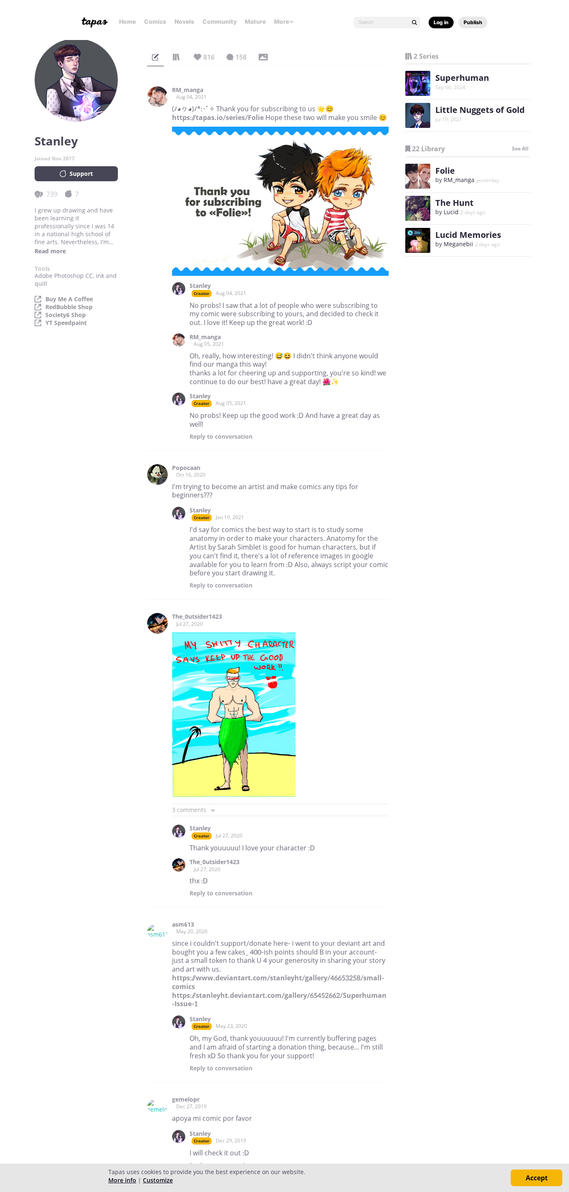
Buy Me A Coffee (69, 299)
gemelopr (186, 1099)
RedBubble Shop (68, 307)
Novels (184, 21)
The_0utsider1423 (197, 616)
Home (127, 21)
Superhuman (462, 77)
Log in (441, 22)
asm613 (183, 924)
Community (219, 21)
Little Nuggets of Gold (480, 109)
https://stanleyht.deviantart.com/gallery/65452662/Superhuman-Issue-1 (279, 1000)
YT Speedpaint (66, 323)
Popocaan (186, 468)
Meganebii (458, 244)
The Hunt (454, 202)
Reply (221, 436)
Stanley (200, 286)
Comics (155, 21)
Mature (255, 21)
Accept (537, 1177)
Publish (473, 22)
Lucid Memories (468, 234)
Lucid (451, 212)
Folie (445, 170)
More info (122, 1180)
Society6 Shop (65, 315)
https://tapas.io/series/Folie (218, 117)
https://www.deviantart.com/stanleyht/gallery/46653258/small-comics (278, 982)
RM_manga (187, 90)
